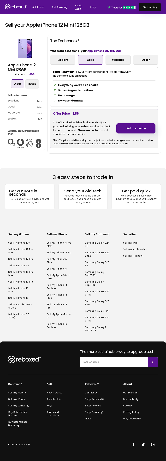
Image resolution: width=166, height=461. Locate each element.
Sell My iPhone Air (18, 265)
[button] (38, 7)
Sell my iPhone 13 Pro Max (57, 325)
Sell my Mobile (17, 392)
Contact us (91, 392)
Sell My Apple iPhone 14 (59, 316)
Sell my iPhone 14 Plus (57, 296)
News (88, 418)
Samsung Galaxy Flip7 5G (94, 283)
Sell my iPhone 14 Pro (57, 306)
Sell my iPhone (16, 399)
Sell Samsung (59, 7)
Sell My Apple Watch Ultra (58, 277)
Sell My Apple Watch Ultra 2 (20, 306)
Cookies (128, 405)
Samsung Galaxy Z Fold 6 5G (95, 329)
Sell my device (136, 128)
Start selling (150, 7)
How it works (78, 7)
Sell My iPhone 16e (19, 242)
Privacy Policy (131, 412)
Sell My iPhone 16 (18, 297)
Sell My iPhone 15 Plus (57, 260)
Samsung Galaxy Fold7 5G (94, 273)
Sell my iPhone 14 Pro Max (57, 286)
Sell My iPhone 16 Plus (18, 290)
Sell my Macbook (133, 255)
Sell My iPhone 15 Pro (59, 252)
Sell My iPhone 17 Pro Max (20, 251)
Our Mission (130, 392)
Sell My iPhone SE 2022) (18, 316)
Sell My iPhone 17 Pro (20, 258)
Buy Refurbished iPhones (18, 413)
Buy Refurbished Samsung (18, 423)
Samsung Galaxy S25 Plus (97, 303)
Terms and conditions (53, 413)
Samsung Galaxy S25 (97, 310)
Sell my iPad (130, 242)
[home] (16, 7)
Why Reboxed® (132, 418)
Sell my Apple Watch (135, 249)
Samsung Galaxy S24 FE (97, 244)
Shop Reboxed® (94, 399)
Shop (93, 7)
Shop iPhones (93, 405)
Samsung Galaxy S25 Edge (97, 254)
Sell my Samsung (18, 405)
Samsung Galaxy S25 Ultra (97, 293)
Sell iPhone (38, 7)
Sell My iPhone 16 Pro (20, 281)
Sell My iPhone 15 (57, 268)
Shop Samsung (94, 412)
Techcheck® (54, 399)
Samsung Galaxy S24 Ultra (97, 319)
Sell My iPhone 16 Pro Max (20, 273)
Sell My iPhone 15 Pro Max (59, 244)
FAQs (49, 405)
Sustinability (130, 399)
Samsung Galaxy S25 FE (97, 264)
